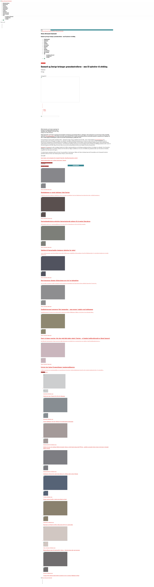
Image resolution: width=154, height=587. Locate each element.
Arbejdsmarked (6, 3)
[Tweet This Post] (77, 105)
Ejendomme (5, 4)
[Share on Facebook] (77, 104)
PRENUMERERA (76, 165)
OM (3, 15)
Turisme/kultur (6, 12)
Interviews (5, 9)
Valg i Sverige (6, 14)
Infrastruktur (5, 8)
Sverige (48, 147)
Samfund (5, 11)
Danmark (43, 147)
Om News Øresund (9, 16)
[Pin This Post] (77, 106)
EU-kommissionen (50, 136)
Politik (4, 10)
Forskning (5, 6)
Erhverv (4, 5)
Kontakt (6, 18)
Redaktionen (8, 17)
